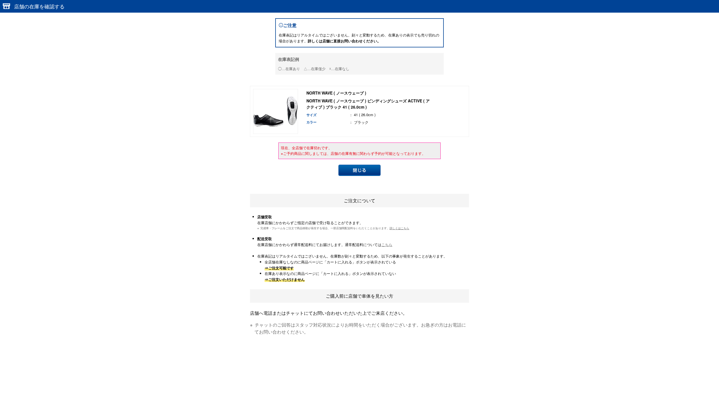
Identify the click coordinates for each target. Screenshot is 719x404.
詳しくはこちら (399, 228)
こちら (386, 244)
